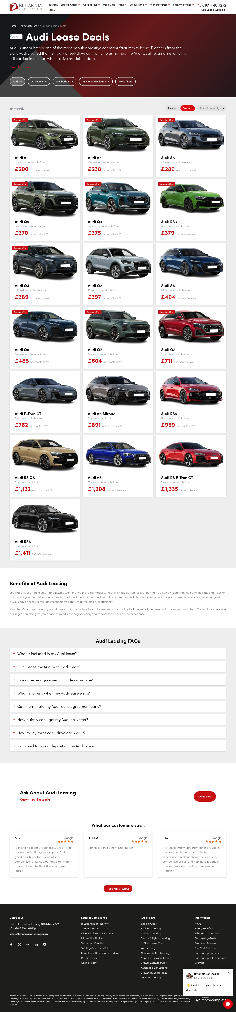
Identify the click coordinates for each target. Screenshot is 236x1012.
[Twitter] (19, 945)
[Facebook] (11, 945)
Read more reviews (118, 888)
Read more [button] (19, 66)
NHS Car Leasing (151, 977)
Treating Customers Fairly (96, 948)
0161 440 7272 (50, 924)
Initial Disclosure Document (97, 933)
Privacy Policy (89, 957)
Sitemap (199, 962)
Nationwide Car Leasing (155, 953)
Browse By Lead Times (154, 972)
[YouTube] (44, 945)
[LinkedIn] (36, 945)
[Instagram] (28, 945)
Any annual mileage (94, 81)
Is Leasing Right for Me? (95, 923)
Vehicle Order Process (207, 933)
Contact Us (204, 796)
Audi (15, 81)
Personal (173, 108)
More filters (125, 81)
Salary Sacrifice (204, 928)
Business (188, 108)
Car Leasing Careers (207, 953)
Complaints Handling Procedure (100, 953)
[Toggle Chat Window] (228, 1004)
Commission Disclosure (94, 928)
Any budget (63, 81)
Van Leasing (148, 948)
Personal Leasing (151, 933)
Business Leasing (151, 928)
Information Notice (92, 938)
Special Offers (149, 923)
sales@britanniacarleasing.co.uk (29, 933)
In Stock (53, 4)
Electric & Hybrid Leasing (155, 938)
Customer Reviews (205, 943)
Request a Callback (213, 10)
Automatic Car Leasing (154, 967)
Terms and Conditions (93, 943)
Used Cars (109, 4)
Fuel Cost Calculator (206, 948)
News (198, 923)
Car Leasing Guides (206, 938)
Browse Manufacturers (154, 962)
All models (37, 81)
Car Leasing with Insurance (210, 957)
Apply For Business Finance (156, 957)
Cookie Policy (88, 962)
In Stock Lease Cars (152, 943)
